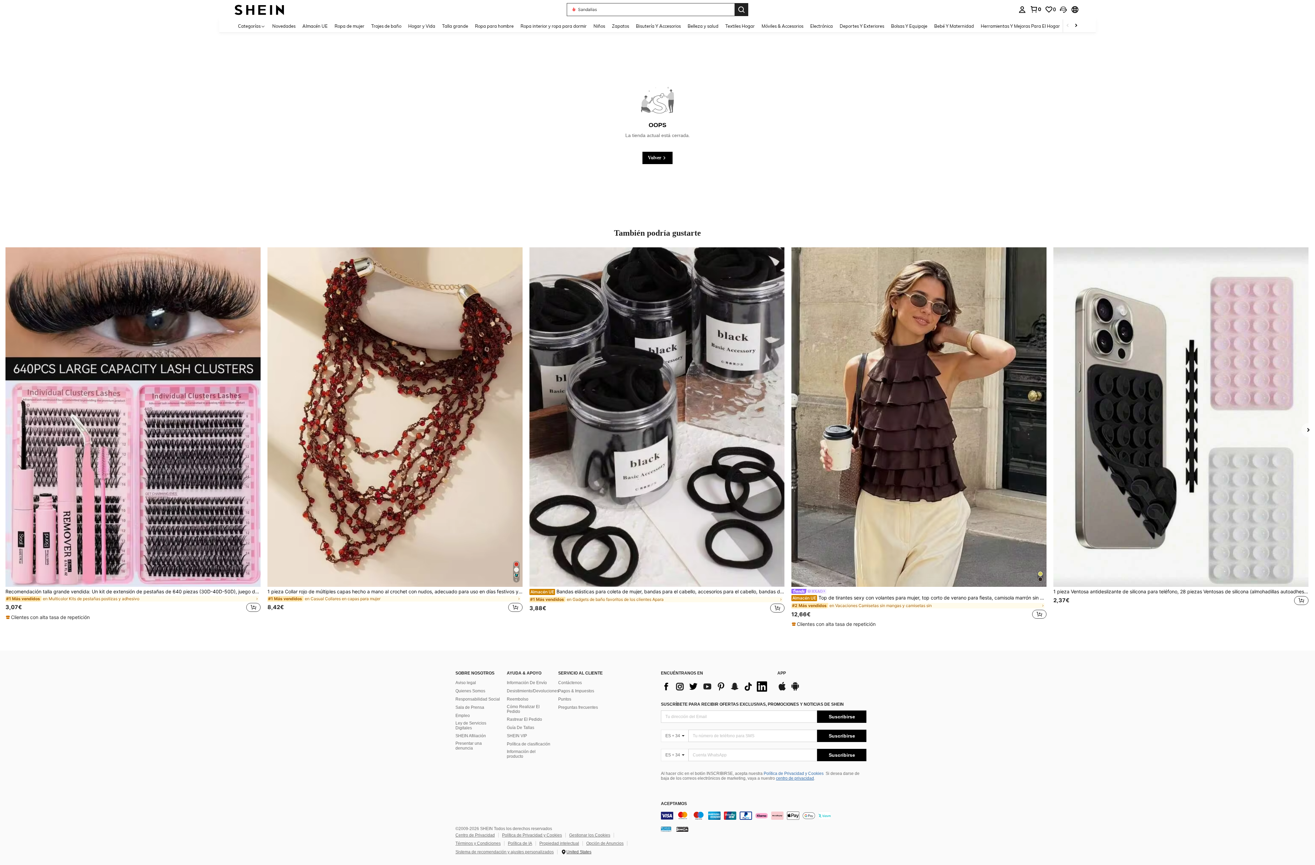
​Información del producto (521, 754)
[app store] (782, 689)
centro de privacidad (795, 778)
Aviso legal (465, 682)
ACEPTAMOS (674, 804)
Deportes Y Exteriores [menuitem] (862, 26)
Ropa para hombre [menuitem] (494, 26)
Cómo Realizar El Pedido (523, 709)
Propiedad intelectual (559, 843)
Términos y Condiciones (478, 843)
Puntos (564, 699)
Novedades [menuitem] (284, 26)
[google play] (795, 689)
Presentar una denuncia (468, 746)
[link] (1035, 9)
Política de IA (520, 843)
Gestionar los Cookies (589, 835)
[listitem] (133, 434)
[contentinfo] (763, 816)
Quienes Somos (470, 691)
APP (781, 673)
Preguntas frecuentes (578, 707)
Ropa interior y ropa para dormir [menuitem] (554, 26)
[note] (48, 617)
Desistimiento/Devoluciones (533, 691)
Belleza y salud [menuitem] (703, 26)
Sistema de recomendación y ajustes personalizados (504, 852)
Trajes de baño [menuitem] (386, 26)
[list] (716, 686)
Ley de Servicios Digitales (470, 725)
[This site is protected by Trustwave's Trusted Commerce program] (666, 828)
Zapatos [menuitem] (620, 26)
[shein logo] (259, 9)
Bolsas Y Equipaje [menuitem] (909, 26)
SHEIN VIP (517, 735)
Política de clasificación (528, 744)
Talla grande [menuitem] (455, 26)
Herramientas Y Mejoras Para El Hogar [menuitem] (1020, 26)
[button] (1063, 9)
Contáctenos (570, 682)
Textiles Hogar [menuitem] (740, 26)
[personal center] (1022, 9)
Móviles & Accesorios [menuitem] (782, 26)
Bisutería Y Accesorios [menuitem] (658, 26)
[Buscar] (741, 9)
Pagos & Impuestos (576, 691)
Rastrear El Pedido (524, 719)
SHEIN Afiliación (470, 735)
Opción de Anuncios (605, 843)
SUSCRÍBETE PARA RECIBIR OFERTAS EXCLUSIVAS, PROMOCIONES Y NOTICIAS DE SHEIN (752, 704)
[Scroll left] (1067, 26)
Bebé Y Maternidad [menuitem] (954, 26)
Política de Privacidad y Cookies (794, 773)
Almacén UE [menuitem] (315, 26)
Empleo (462, 715)
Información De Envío (527, 682)
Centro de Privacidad (475, 835)
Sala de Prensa (469, 707)
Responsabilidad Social (477, 699)
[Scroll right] (1076, 26)
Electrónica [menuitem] (821, 26)
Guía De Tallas (520, 727)
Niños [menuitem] (599, 26)
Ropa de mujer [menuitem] (349, 26)
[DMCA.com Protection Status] (682, 828)
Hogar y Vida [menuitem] (421, 26)
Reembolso (517, 699)
